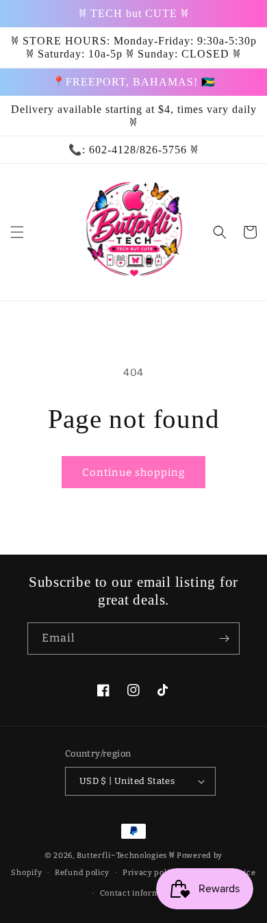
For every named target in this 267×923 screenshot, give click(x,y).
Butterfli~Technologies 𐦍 (126, 855)
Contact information (140, 893)
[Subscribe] (224, 638)
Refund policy (82, 872)
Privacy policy (151, 872)
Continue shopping (133, 472)
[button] (17, 232)
